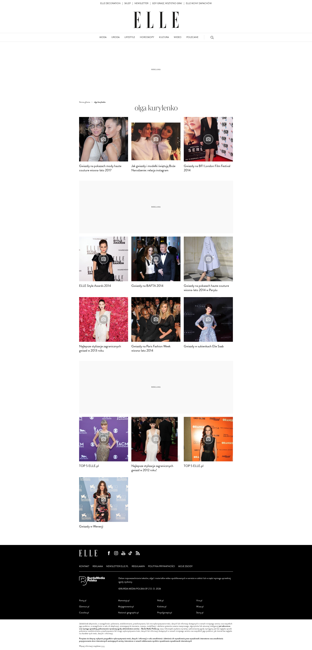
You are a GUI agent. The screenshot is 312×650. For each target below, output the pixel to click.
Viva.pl (199, 600)
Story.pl (199, 612)
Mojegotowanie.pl (126, 606)
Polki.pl (160, 600)
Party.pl (82, 600)
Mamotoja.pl (124, 600)
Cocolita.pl (84, 612)
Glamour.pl (84, 606)
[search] (212, 37)
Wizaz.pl (200, 606)
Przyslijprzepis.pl (164, 612)
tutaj (103, 646)
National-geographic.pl (128, 612)
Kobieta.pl (161, 606)
